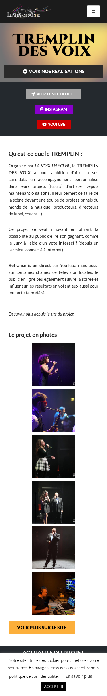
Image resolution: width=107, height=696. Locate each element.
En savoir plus (78, 676)
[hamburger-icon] (93, 11)
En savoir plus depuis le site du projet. (41, 313)
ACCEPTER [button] (53, 686)
